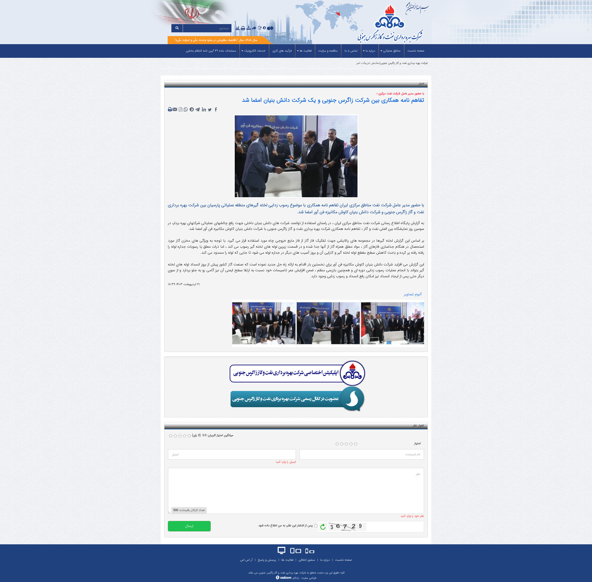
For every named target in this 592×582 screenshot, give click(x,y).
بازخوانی (323, 525)
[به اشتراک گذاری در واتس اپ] (186, 109)
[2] (342, 444)
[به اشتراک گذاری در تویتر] (210, 109)
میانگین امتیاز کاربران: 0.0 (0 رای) (212, 435)
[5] (356, 444)
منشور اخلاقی (307, 559)
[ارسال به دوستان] (254, 28)
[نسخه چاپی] (243, 28)
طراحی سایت (309, 578)
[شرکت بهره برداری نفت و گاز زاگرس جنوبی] (372, 24)
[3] (346, 444)
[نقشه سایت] (249, 28)
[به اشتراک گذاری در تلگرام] (198, 109)
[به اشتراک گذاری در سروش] (192, 109)
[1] (337, 444)
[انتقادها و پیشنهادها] (260, 28)
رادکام (296, 578)
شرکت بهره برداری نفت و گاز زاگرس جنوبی (404, 63)
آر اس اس (246, 559)
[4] (351, 444)
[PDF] (181, 109)
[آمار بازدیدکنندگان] (237, 28)
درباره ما (325, 559)
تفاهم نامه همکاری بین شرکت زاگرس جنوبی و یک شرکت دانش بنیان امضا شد (333, 100)
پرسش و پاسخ (267, 559)
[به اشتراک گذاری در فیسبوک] (216, 109)
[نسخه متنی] (170, 109)
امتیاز (417, 443)
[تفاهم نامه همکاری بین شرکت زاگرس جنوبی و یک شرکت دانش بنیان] (392, 323)
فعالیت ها (287, 559)
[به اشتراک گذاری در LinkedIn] (204, 109)
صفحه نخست (343, 559)
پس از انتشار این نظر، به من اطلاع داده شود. (285, 525)
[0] (171, 436)
